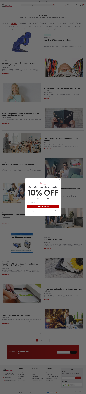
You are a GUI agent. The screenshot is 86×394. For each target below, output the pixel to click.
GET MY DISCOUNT (43, 207)
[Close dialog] (59, 180)
